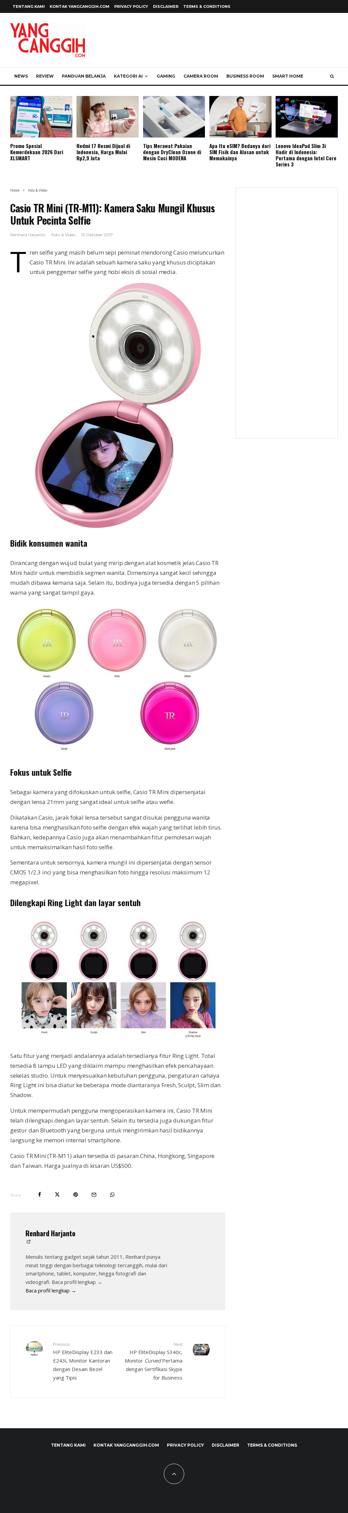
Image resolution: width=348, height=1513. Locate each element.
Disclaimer (165, 6)
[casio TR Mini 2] (117, 405)
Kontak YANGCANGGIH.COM (79, 6)
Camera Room (201, 76)
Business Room (245, 76)
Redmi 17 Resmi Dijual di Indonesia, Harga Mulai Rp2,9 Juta (103, 152)
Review (45, 76)
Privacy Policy (131, 6)
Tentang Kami (29, 6)
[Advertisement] (286, 317)
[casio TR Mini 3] (117, 979)
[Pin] (75, 1194)
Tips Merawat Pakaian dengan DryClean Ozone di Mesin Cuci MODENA (172, 152)
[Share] (39, 1194)
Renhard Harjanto (28, 234)
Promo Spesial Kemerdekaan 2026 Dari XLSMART (36, 152)
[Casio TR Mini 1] (117, 680)
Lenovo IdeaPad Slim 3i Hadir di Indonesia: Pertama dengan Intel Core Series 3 (306, 155)
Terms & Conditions (206, 6)
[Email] (94, 1194)
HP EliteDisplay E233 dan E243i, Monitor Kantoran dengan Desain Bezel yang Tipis (82, 1361)
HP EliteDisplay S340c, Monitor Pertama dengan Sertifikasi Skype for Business (153, 1361)
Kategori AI (128, 76)
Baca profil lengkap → (50, 1290)
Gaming (166, 76)
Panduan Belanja (84, 76)
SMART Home (287, 76)
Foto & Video (63, 234)
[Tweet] (57, 1194)
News (21, 76)
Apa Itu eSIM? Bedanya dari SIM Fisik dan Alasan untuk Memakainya (240, 152)
